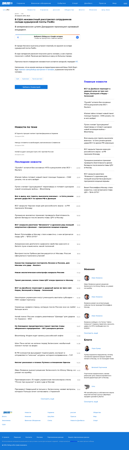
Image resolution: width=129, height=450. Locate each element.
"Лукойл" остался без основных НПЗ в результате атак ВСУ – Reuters (97, 104)
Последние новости (28, 161)
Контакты (28, 437)
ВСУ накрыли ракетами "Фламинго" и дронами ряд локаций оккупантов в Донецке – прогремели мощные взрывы (98, 177)
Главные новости (95, 81)
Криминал (25, 79)
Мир (22, 13)
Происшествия (37, 79)
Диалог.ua (73, 441)
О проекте (5, 437)
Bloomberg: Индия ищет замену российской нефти (39, 336)
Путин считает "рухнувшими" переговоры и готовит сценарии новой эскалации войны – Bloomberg (98, 128)
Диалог (17, 13)
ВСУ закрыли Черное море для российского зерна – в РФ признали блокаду (97, 151)
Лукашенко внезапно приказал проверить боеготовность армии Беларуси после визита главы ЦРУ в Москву (98, 164)
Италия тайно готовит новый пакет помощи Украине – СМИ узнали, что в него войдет (99, 115)
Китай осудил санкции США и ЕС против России (34, 152)
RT (77, 62)
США (17, 79)
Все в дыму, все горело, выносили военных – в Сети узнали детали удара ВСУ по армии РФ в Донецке (99, 140)
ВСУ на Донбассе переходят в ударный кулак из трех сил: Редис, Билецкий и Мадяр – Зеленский (97, 92)
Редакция (17, 437)
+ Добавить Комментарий (31, 87)
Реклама (40, 437)
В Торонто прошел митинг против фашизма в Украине (36, 133)
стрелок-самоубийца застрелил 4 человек (36, 70)
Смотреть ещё (47, 399)
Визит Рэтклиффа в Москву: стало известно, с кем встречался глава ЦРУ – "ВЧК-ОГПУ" (98, 190)
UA (4, 10)
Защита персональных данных (78, 437)
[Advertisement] (47, 106)
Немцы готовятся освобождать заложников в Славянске (37, 143)
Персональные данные (55, 437)
